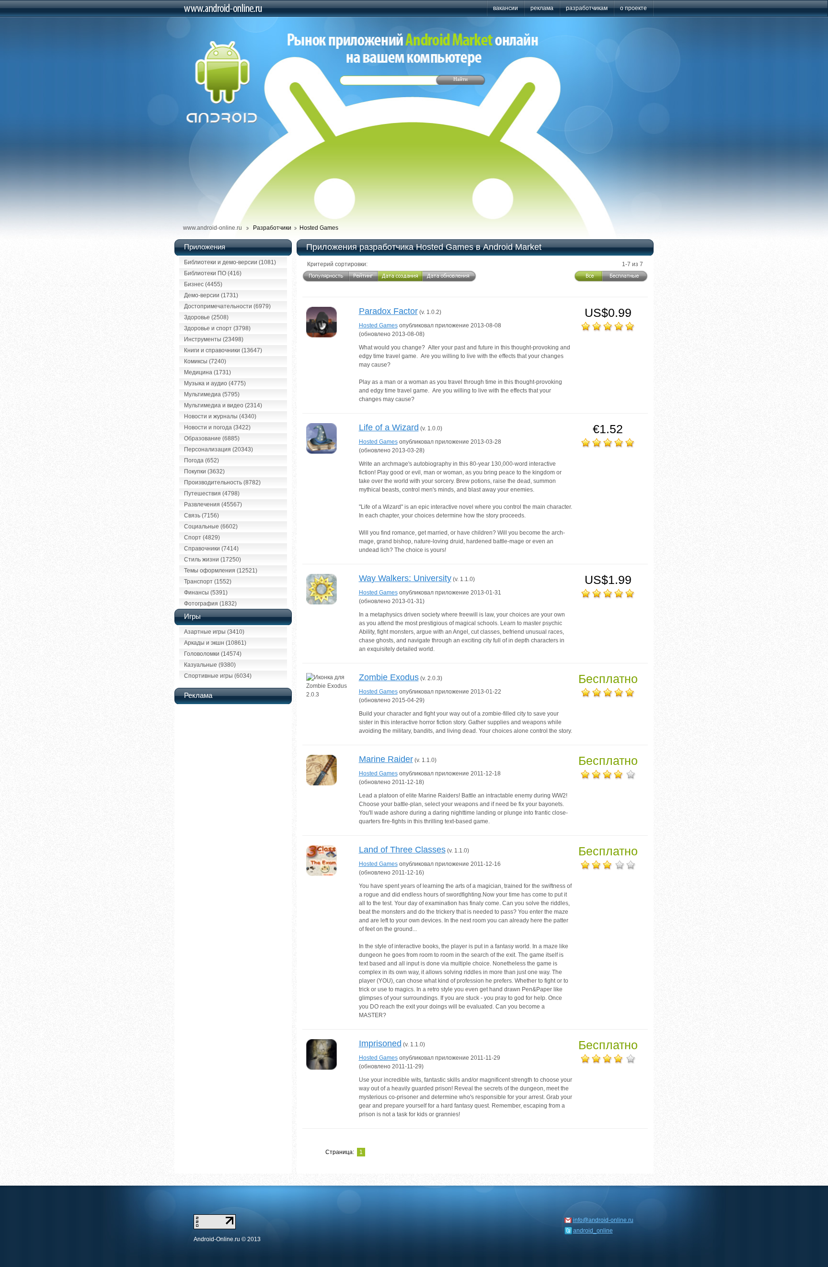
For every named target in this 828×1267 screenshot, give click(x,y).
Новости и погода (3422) (217, 427)
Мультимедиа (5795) (212, 394)
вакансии (505, 8)
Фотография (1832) (210, 603)
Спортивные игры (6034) (218, 676)
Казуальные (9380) (210, 665)
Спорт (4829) (202, 537)
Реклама (198, 695)
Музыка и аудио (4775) (215, 383)
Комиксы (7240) (205, 361)
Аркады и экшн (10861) (215, 642)
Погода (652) (201, 460)
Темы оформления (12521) (220, 570)
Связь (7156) (201, 515)
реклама (541, 8)
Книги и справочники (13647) (223, 350)
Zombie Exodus (389, 677)
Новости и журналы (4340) (220, 416)
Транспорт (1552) (207, 581)
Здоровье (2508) (206, 317)
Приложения (204, 247)
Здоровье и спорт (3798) (217, 328)
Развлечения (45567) (213, 504)
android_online (593, 1230)
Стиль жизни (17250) (212, 559)
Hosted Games (378, 325)
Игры (192, 616)
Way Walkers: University (405, 578)
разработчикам (587, 8)
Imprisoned (380, 1043)
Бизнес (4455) (203, 284)
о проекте (633, 8)
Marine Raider (386, 759)
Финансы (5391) (206, 592)
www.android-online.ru (212, 227)
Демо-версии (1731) (211, 295)
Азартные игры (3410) (214, 631)
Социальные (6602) (211, 526)
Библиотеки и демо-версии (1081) (230, 262)
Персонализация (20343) (218, 449)
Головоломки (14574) (213, 653)
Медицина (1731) (207, 372)
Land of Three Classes (402, 849)
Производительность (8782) (222, 482)
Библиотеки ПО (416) (213, 273)
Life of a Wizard (389, 427)
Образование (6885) (212, 438)
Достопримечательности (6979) (227, 306)
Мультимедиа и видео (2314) (223, 405)
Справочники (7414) (211, 548)
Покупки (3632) (204, 471)
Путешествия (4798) (212, 493)
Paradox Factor (388, 311)
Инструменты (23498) (213, 339)
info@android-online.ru (603, 1220)
